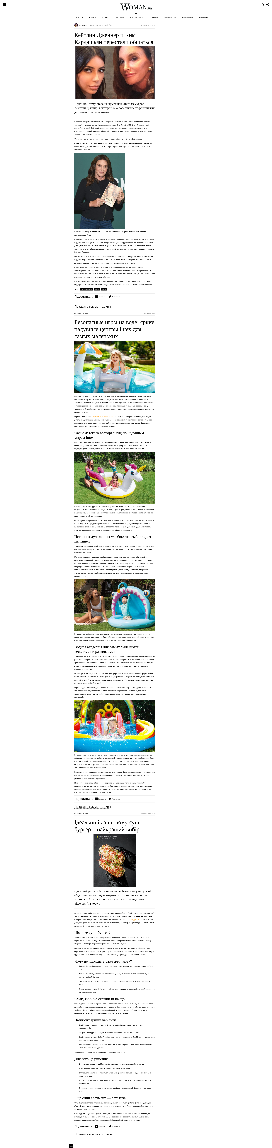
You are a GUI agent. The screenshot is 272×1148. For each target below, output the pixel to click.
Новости (79, 17)
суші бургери (134, 920)
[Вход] (267, 4)
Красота (92, 17)
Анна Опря (83, 25)
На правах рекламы (81, 313)
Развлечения (187, 17)
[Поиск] (263, 4)
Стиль (105, 17)
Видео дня (203, 17)
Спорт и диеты (136, 17)
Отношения (119, 17)
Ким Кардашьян (86, 289)
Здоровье (153, 17)
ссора (104, 289)
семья (97, 289)
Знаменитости (170, 17)
